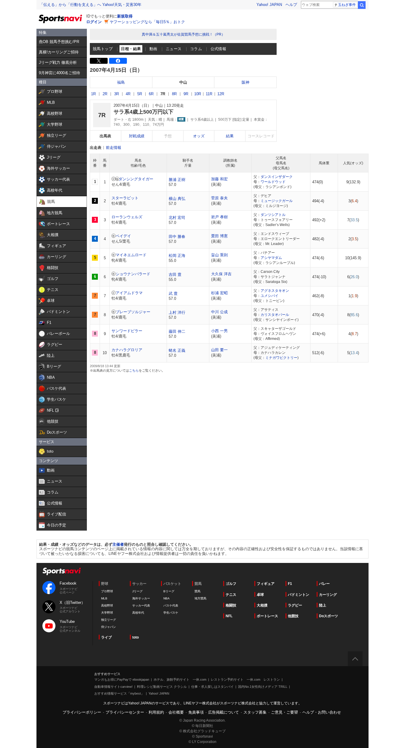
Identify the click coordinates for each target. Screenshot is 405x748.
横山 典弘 (177, 198)
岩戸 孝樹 (219, 217)
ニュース (174, 49)
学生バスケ (170, 612)
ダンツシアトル (273, 215)
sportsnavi (61, 571)
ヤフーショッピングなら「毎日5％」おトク (147, 22)
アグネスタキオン (275, 291)
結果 (230, 136)
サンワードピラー (126, 331)
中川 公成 (219, 312)
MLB (104, 598)
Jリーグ (137, 591)
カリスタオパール (275, 315)
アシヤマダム (271, 258)
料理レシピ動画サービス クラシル (162, 686)
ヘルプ (291, 4)
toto (135, 637)
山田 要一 (219, 350)
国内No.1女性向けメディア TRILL (262, 686)
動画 (153, 49)
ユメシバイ (269, 296)
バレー (324, 584)
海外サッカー (141, 598)
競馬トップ (103, 49)
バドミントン (298, 595)
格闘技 (231, 605)
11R (209, 94)
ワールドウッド (273, 182)
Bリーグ (168, 591)
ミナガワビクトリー (281, 358)
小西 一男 (219, 331)
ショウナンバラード (133, 274)
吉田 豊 (175, 274)
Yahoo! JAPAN (269, 4)
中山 (183, 82)
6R (151, 94)
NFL (229, 616)
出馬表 (105, 136)
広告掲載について (223, 712)
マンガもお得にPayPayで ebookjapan (121, 679)
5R (139, 94)
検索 (362, 5)
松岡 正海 (177, 255)
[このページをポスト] (99, 61)
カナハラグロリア (126, 350)
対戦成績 (136, 136)
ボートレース (267, 616)
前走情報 (113, 147)
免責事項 (196, 712)
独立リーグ (108, 619)
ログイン (94, 22)
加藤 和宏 (219, 179)
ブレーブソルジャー (133, 312)
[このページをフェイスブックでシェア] (118, 61)
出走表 (95, 147)
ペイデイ (123, 236)
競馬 (197, 591)
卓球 (260, 595)
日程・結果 (131, 49)
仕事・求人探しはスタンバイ (212, 686)
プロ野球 (107, 591)
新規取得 (125, 16)
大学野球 (107, 612)
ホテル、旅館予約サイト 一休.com (180, 679)
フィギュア (266, 584)
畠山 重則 (219, 255)
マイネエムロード (131, 255)
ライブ (106, 637)
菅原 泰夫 (219, 198)
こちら (134, 370)
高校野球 (107, 605)
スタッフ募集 (255, 712)
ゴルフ (231, 584)
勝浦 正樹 (177, 179)
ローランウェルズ (126, 217)
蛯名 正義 (177, 350)
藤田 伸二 (177, 331)
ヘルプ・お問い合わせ (321, 712)
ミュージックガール (277, 201)
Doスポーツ (328, 616)
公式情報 (219, 49)
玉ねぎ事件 (347, 5)
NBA (166, 598)
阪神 (245, 82)
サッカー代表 (141, 605)
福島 (121, 82)
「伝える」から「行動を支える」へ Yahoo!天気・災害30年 (90, 4)
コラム (196, 49)
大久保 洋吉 (221, 274)
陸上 (322, 605)
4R (128, 94)
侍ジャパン (108, 626)
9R (186, 94)
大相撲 (262, 605)
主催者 (118, 544)
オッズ (199, 136)
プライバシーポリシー (82, 712)
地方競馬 (200, 598)
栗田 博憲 (219, 236)
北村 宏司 (177, 217)
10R (197, 94)
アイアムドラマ (129, 293)
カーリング (328, 595)
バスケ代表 (170, 605)
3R (116, 94)
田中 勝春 (177, 236)
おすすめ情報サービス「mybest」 (119, 693)
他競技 (293, 616)
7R (162, 94)
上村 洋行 (177, 312)
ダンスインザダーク (277, 177)
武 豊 (173, 293)
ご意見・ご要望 (284, 712)
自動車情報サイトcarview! (113, 686)
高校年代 (138, 612)
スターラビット (124, 198)
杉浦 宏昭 (219, 293)
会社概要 (176, 712)
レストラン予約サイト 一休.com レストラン (245, 679)
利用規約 (156, 712)
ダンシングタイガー (136, 179)
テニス (231, 595)
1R (93, 94)
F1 (290, 584)
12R (220, 94)
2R (105, 94)
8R (174, 94)
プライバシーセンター (125, 712)
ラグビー (295, 605)
